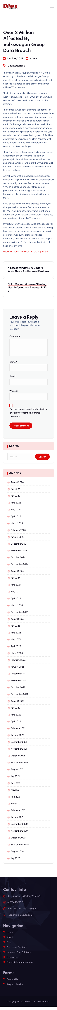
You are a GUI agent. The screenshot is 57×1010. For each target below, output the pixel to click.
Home (10, 932)
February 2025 (18, 530)
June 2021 (16, 783)
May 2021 (15, 789)
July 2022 (15, 707)
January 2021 (17, 817)
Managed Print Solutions (19, 952)
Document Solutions (17, 947)
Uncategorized (16, 65)
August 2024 (17, 571)
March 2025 (17, 523)
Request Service (15, 984)
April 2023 (16, 646)
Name (13, 361)
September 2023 (20, 612)
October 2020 (18, 837)
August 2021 (17, 769)
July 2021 (15, 776)
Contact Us (12, 979)
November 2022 (19, 680)
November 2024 (19, 550)
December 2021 (19, 741)
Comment (15, 336)
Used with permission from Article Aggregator (26, 251)
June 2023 (16, 632)
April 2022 (16, 721)
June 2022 (16, 714)
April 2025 (16, 516)
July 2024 (15, 577)
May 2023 (16, 639)
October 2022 (18, 687)
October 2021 (18, 755)
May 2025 (16, 509)
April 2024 (16, 598)
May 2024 (16, 591)
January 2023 (17, 666)
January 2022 (17, 735)
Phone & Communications (20, 962)
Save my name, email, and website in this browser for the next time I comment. (28, 413)
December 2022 (19, 673)
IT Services (12, 957)
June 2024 (16, 584)
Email (12, 376)
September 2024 (20, 564)
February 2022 (18, 728)
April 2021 (15, 796)
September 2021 (19, 762)
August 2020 (17, 851)
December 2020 (19, 823)
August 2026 (17, 482)
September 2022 (19, 694)
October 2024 (18, 557)
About (10, 937)
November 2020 (19, 830)
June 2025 (16, 502)
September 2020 (20, 844)
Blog (9, 942)
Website (13, 390)
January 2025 (17, 536)
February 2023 (18, 659)
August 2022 (17, 701)
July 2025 (15, 495)
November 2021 (19, 748)
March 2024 (17, 605)
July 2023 (15, 625)
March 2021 (16, 803)
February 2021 (18, 810)
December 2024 (19, 543)
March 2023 (17, 653)
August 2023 (17, 618)
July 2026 (15, 488)
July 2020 (15, 858)
